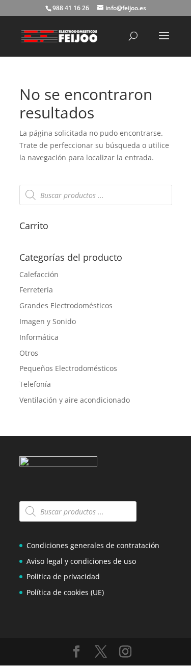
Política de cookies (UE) (65, 592)
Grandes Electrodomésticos (66, 305)
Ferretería (36, 289)
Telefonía (35, 384)
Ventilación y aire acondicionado (74, 400)
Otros (28, 353)
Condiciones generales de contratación (92, 545)
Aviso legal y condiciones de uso (81, 561)
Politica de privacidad (63, 576)
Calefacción (39, 274)
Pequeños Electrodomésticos (68, 368)
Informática (39, 337)
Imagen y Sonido (47, 321)
